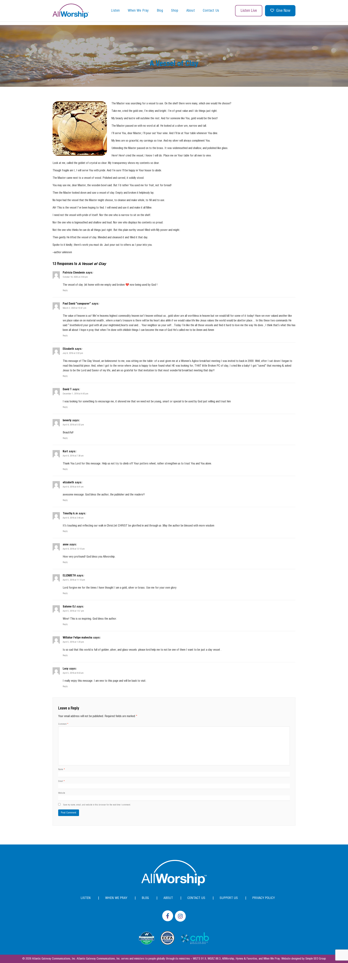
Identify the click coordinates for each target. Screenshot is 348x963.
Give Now (283, 11)
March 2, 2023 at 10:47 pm (74, 308)
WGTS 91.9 (199, 958)
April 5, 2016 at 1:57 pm (73, 611)
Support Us (229, 897)
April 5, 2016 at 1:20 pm (73, 642)
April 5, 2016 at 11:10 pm (74, 580)
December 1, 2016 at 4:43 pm (75, 394)
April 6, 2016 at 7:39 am (73, 456)
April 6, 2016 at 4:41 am (73, 487)
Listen (115, 10)
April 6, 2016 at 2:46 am (73, 518)
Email (61, 781)
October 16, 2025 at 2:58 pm (75, 277)
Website (61, 793)
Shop (174, 10)
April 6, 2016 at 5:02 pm (73, 425)
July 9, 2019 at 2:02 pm (73, 353)
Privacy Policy (263, 897)
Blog (160, 10)
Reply (65, 290)
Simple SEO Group (315, 958)
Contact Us (211, 10)
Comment (63, 724)
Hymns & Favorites (246, 958)
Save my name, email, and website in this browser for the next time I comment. (97, 805)
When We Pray (138, 10)
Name (61, 769)
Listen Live (249, 11)
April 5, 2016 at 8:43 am (73, 673)
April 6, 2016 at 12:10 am (74, 549)
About (190, 10)
